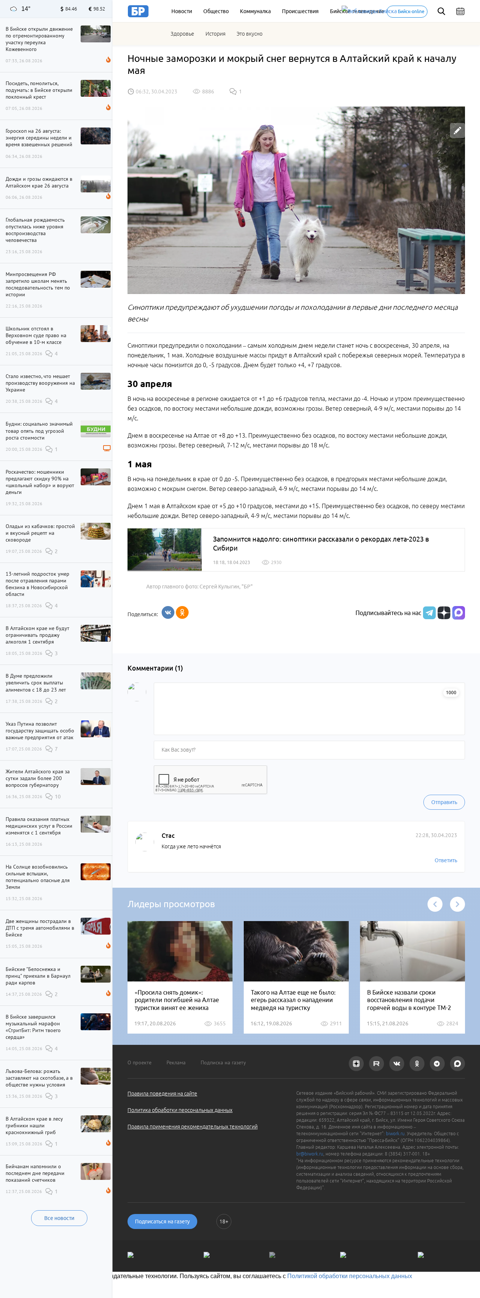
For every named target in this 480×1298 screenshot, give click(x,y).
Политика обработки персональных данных (180, 1110)
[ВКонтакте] (168, 612)
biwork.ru (395, 1133)
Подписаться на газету (162, 1221)
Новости (181, 11)
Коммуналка (255, 11)
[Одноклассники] (182, 612)
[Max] (458, 613)
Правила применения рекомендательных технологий (193, 1127)
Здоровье (182, 34)
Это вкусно (249, 34)
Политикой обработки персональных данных (349, 1276)
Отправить (444, 802)
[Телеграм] (428, 612)
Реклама (176, 1062)
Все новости (59, 1218)
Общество (216, 11)
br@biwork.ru (309, 1153)
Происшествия (300, 11)
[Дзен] (443, 612)
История (215, 34)
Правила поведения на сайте (162, 1094)
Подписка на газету (223, 1062)
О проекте (140, 1062)
